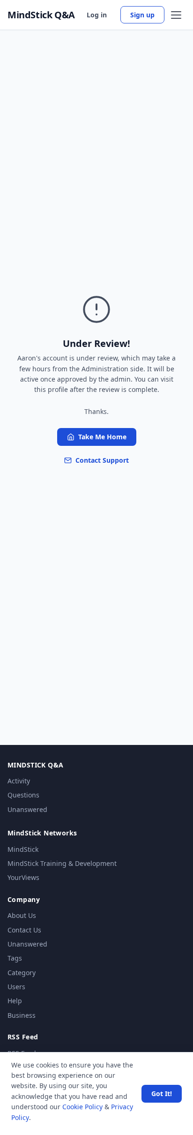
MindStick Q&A (41, 15)
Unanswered (27, 809)
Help (14, 1000)
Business (21, 1015)
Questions (23, 794)
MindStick (22, 849)
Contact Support (102, 460)
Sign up (142, 14)
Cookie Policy (82, 1106)
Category (21, 972)
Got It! (161, 1093)
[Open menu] (176, 15)
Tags (14, 958)
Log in (97, 14)
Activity (18, 780)
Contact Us (24, 929)
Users (16, 986)
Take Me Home (102, 436)
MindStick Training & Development (62, 863)
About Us (21, 915)
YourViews (23, 877)
